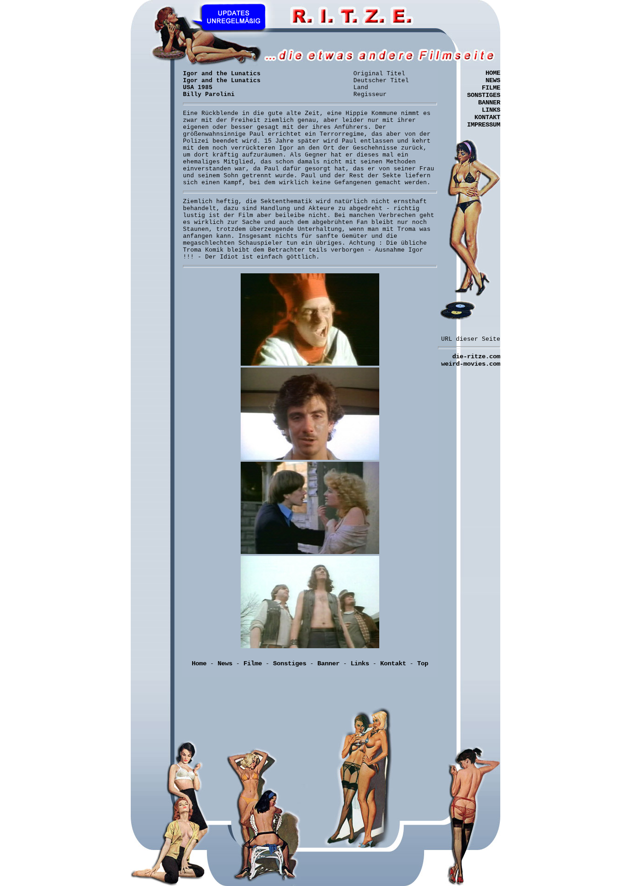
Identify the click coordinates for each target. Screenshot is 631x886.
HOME (492, 73)
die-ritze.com (476, 356)
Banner (328, 663)
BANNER (489, 102)
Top (422, 663)
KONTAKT (487, 117)
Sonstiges (289, 663)
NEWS (492, 80)
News (225, 663)
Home (199, 663)
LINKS (491, 110)
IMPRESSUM (483, 124)
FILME (491, 87)
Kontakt (393, 663)
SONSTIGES (483, 95)
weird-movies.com (470, 364)
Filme (252, 663)
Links (360, 663)
